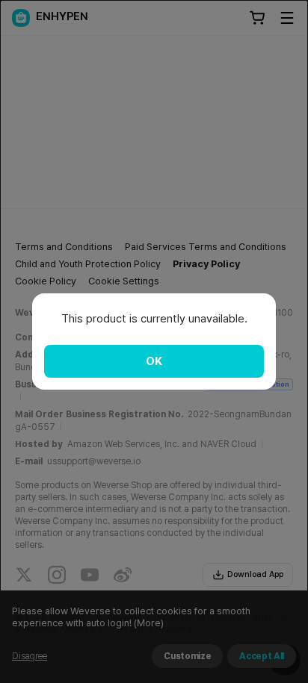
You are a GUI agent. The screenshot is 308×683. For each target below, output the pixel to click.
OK (154, 361)
